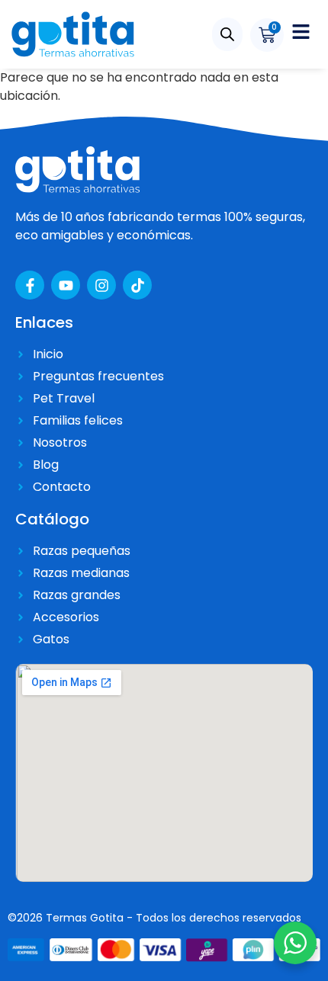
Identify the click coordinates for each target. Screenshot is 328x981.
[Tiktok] (137, 285)
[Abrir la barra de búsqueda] (227, 34)
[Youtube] (65, 285)
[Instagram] (101, 285)
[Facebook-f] (29, 285)
